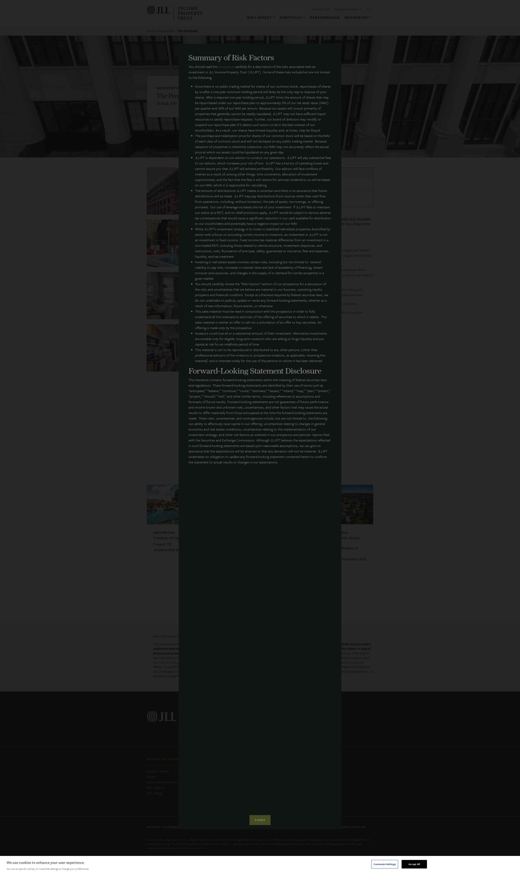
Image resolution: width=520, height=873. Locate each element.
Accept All (414, 864)
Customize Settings (385, 864)
